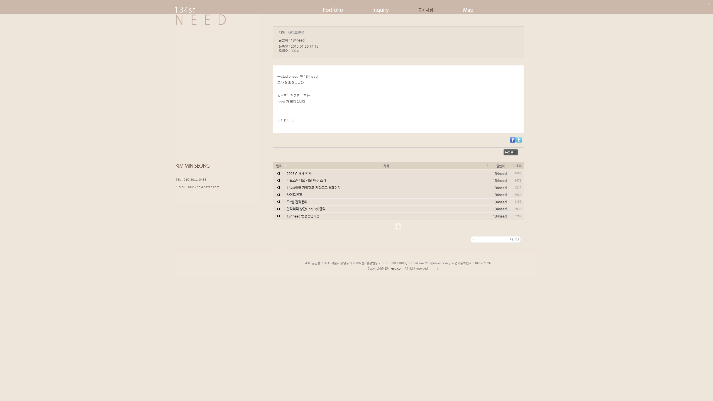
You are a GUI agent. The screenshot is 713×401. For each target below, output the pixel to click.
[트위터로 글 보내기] (519, 141)
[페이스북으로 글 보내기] (513, 141)
